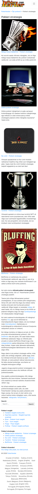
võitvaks (31, 358)
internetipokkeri (10, 324)
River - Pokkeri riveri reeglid (15, 419)
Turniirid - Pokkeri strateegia (15, 440)
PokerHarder (11, 453)
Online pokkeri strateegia (10, 107)
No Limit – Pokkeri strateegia (11, 156)
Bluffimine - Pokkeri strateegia (15, 442)
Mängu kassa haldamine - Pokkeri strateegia (20, 433)
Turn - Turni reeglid (11, 421)
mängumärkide (6, 343)
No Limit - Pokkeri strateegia (15, 438)
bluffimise (4, 336)
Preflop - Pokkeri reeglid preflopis (17, 426)
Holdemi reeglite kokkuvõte (14, 413)
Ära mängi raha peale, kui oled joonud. (14, 450)
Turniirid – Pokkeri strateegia (11, 211)
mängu (29, 307)
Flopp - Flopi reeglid (12, 424)
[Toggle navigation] (34, 4)
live (8, 320)
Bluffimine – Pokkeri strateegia (12, 273)
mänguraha (13, 397)
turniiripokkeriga (30, 311)
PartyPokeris (22, 397)
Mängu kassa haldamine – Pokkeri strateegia (16, 52)
